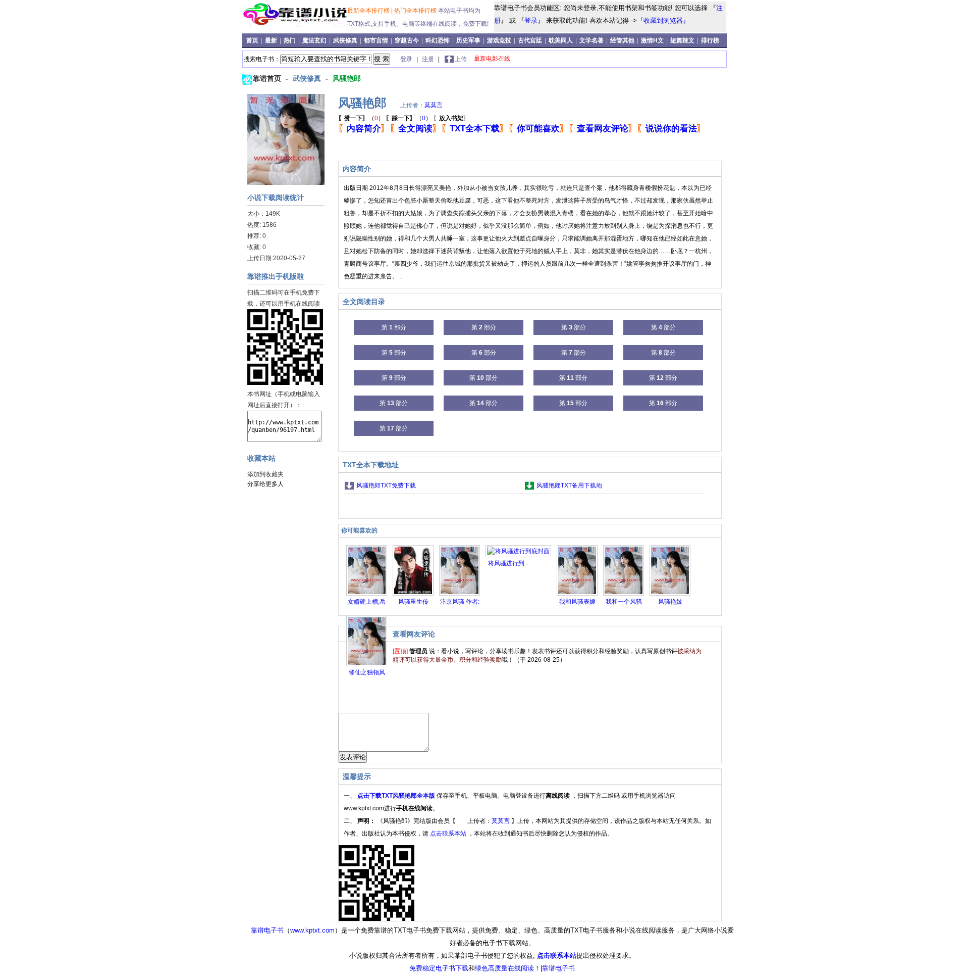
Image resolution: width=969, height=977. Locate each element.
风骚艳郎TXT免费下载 (386, 485)
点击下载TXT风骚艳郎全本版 (397, 795)
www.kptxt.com (312, 930)
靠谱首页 (268, 78)
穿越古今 (407, 40)
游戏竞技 (500, 40)
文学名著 (591, 40)
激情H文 (652, 40)
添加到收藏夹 (265, 474)
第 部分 (394, 327)
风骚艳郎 (347, 78)
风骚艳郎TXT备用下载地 (569, 485)
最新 (272, 40)
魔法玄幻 (314, 40)
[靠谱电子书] (296, 24)
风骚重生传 (413, 601)
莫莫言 (433, 105)
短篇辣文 (682, 40)
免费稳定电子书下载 (438, 968)
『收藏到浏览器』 (663, 20)
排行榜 (710, 40)
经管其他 (622, 40)
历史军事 (468, 40)
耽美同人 (561, 40)
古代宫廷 (530, 40)
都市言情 (376, 40)
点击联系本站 (449, 833)
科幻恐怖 (437, 40)
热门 (290, 40)
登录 (530, 20)
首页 (253, 40)
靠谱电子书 (267, 930)
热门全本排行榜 (416, 10)
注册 (429, 59)
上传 (461, 59)
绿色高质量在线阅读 (504, 968)
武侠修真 (345, 40)
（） (361, 118)
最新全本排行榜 (369, 10)
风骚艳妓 (670, 601)
